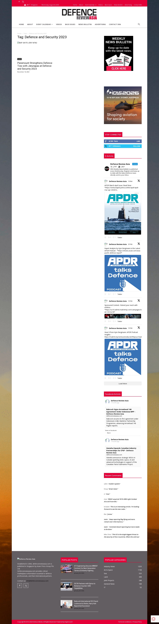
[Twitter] (23, 1)
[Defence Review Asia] (79, 14)
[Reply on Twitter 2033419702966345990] (106, 237)
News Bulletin (118, 5)
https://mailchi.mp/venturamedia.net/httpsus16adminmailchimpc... (129, 337)
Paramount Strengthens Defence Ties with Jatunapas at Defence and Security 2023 (34, 66)
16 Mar (130, 181)
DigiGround (68, 622)
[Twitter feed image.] (123, 213)
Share (109, 433)
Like (138, 141)
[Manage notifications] (153, 619)
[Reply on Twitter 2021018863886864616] (106, 378)
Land (19, 59)
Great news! (113, 483)
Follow (136, 146)
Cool (107, 488)
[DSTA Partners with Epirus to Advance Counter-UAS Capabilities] (66, 586)
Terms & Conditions (125, 622)
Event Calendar (90, 5)
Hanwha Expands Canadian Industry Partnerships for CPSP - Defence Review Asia (121, 450)
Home (75, 5)
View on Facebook (111, 430)
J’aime (109, 508)
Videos (100, 5)
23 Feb (130, 244)
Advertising (128, 5)
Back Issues (108, 5)
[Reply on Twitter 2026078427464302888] (106, 294)
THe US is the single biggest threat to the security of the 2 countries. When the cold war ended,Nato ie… (121, 531)
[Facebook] (19, 1)
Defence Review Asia (118, 181)
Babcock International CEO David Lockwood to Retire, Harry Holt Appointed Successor (86, 603)
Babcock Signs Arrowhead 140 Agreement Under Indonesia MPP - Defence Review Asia (120, 411)
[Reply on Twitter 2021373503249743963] (106, 321)
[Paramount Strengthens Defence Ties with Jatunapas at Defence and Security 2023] (36, 50)
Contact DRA (138, 5)
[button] (139, 24)
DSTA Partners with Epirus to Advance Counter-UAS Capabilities (84, 586)
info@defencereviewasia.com (37, 581)
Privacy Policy (137, 622)
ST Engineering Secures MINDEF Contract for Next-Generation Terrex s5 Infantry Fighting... (86, 568)
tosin (106, 514)
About (81, 5)
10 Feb (130, 301)
